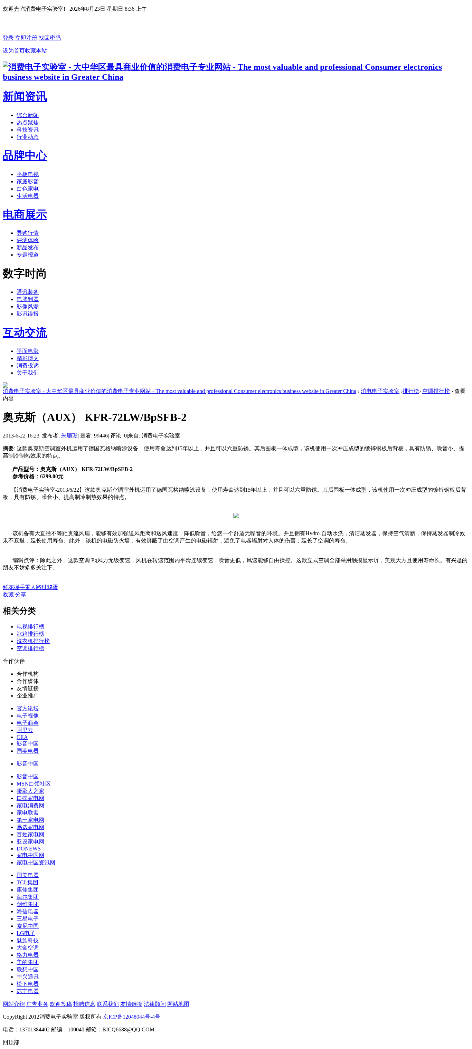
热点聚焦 (28, 122)
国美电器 (28, 751)
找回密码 (50, 38)
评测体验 (28, 240)
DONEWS (29, 848)
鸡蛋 (52, 587)
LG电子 (26, 933)
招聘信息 (84, 1004)
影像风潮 (28, 306)
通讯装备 (28, 292)
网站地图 (178, 1004)
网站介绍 (14, 1004)
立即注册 (26, 38)
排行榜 (411, 391)
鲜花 (8, 587)
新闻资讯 (25, 96)
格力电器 (28, 955)
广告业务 (37, 1004)
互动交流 (25, 332)
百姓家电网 (30, 834)
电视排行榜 (30, 626)
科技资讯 (28, 130)
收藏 (8, 594)
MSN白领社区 (34, 784)
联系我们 (108, 1004)
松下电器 (28, 984)
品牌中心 (25, 155)
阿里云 (25, 730)
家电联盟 (28, 813)
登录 (8, 38)
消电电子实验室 (380, 391)
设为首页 (14, 51)
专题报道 (28, 255)
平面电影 (28, 351)
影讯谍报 (28, 314)
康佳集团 (28, 890)
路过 (41, 587)
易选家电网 (30, 827)
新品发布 (28, 247)
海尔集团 (28, 897)
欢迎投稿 (61, 1004)
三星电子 (28, 919)
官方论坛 (28, 708)
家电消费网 (30, 805)
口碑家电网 (30, 798)
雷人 (30, 587)
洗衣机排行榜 (33, 641)
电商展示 (25, 214)
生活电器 (28, 196)
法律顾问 (155, 1004)
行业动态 (28, 137)
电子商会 (28, 723)
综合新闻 (28, 115)
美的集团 (28, 962)
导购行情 (28, 233)
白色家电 (28, 189)
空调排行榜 (436, 391)
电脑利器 (28, 299)
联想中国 (28, 969)
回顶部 (11, 1042)
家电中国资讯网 (36, 862)
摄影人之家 (30, 791)
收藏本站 (36, 51)
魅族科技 (28, 940)
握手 (19, 587)
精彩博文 (28, 358)
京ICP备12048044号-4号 (131, 1017)
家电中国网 (30, 855)
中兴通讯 (28, 977)
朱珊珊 (69, 436)
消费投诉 (28, 365)
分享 (20, 594)
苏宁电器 (28, 991)
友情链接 (131, 1004)
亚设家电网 (30, 842)
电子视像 (28, 716)
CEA (22, 737)
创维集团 (28, 904)
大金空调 (28, 948)
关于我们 (28, 373)
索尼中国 (28, 926)
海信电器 (28, 911)
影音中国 (28, 744)
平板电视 (28, 174)
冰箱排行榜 (30, 634)
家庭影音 (28, 181)
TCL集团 (27, 882)
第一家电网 (30, 820)
